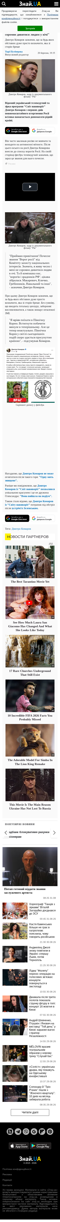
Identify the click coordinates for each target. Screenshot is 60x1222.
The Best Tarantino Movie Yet (30, 581)
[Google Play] (40, 1145)
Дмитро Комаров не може (38, 473)
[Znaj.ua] (30, 4)
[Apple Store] (19, 1145)
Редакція (7, 1180)
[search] (4, 3)
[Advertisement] (30, 439)
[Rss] (10, 1131)
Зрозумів (30, 28)
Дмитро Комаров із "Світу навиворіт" (29, 502)
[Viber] (26, 1131)
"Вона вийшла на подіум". (36, 496)
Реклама (7, 1174)
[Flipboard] (42, 1131)
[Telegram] (18, 1131)
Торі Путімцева (14, 51)
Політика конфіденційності (16, 1169)
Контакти (7, 1185)
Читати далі (30, 1112)
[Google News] (34, 1131)
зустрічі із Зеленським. (25, 508)
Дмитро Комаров (21, 528)
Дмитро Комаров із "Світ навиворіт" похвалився (30, 487)
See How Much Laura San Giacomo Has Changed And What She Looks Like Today (30, 626)
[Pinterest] (50, 1131)
